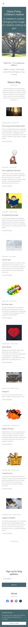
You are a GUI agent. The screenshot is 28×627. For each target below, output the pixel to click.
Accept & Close (14, 623)
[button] (3, 3)
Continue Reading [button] (7, 141)
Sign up (14, 585)
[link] (14, 15)
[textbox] (14, 579)
